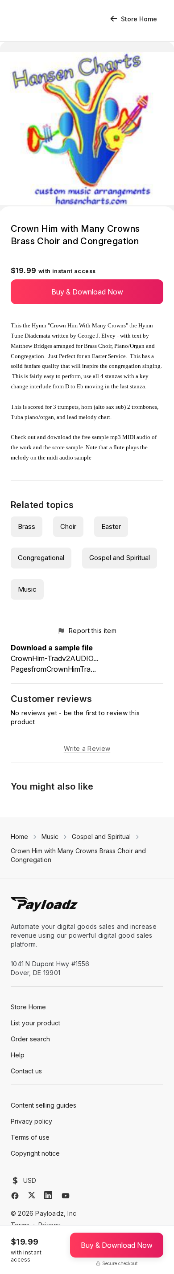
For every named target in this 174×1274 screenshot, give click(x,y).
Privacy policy (31, 1121)
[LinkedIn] (48, 1195)
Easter (111, 526)
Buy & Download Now (87, 291)
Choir (68, 526)
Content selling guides (43, 1105)
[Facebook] (15, 1195)
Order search (30, 1039)
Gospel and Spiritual (119, 557)
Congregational (41, 557)
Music (27, 589)
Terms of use (30, 1137)
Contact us (26, 1071)
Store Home (139, 19)
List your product (35, 1023)
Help (18, 1055)
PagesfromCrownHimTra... (53, 669)
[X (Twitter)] (31, 1195)
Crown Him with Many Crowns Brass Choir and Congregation (78, 855)
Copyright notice (35, 1153)
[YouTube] (65, 1195)
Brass (26, 526)
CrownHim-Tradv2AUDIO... (55, 658)
